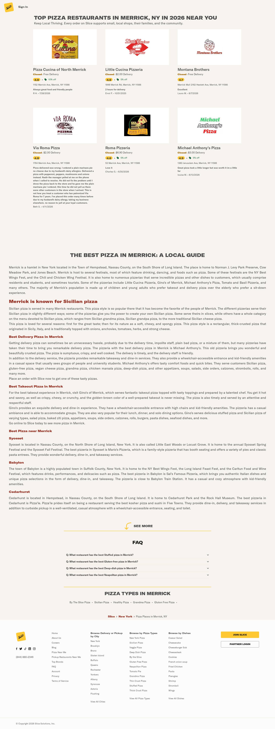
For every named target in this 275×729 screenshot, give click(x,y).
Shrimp (172, 680)
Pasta (171, 671)
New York (125, 616)
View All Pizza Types (140, 698)
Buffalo (94, 660)
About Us (56, 638)
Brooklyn (95, 645)
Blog (54, 647)
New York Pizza (137, 638)
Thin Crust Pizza (138, 680)
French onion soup (178, 661)
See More (143, 526)
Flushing (95, 693)
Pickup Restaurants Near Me (66, 657)
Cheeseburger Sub (178, 647)
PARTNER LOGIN (240, 644)
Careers (56, 642)
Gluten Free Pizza (138, 661)
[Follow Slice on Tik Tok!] (25, 649)
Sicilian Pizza (136, 642)
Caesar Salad (175, 638)
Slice (111, 616)
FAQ (54, 666)
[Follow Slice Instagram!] (34, 649)
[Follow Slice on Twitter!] (20, 649)
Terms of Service (60, 680)
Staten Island (97, 655)
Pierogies (173, 676)
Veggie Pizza (136, 647)
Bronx (93, 650)
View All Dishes (176, 698)
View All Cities (98, 701)
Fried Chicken (176, 666)
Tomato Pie (135, 671)
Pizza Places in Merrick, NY (151, 616)
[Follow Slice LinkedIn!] (29, 649)
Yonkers (95, 674)
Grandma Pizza (137, 676)
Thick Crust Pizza (138, 690)
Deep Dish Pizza (138, 652)
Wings (172, 690)
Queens (94, 665)
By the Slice (135, 657)
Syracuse (95, 684)
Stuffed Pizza (136, 685)
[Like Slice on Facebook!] (16, 649)
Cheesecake (175, 642)
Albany (94, 679)
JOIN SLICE (240, 634)
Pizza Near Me (59, 652)
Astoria (94, 688)
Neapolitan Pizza (138, 666)
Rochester (96, 669)
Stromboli (174, 685)
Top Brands (57, 661)
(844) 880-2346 (24, 657)
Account (56, 671)
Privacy (55, 676)
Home (55, 633)
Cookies (173, 657)
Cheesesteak (175, 652)
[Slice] (8, 7)
